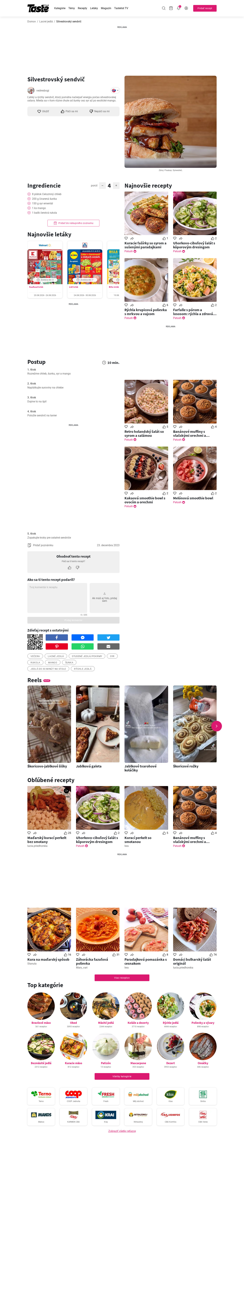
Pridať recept (205, 8)
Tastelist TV (121, 8)
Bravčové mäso (41, 1023)
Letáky (94, 8)
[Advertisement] (122, 49)
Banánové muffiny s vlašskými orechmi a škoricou (189, 433)
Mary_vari (81, 967)
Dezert (170, 1063)
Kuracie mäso (73, 1063)
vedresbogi (42, 90)
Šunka (69, 662)
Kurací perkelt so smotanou (137, 840)
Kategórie (59, 8)
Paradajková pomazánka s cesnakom (145, 961)
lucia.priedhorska (37, 845)
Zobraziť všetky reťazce (122, 1131)
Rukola (35, 662)
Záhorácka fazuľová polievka (92, 961)
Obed (73, 1023)
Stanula (32, 963)
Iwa (126, 845)
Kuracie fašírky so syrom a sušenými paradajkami (145, 245)
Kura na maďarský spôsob (48, 959)
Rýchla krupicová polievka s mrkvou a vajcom (145, 312)
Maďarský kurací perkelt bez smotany (46, 840)
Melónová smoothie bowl (193, 498)
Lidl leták (73, 287)
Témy (71, 8)
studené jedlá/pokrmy (87, 656)
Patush (128, 251)
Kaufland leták (36, 287)
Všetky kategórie (122, 1076)
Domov (31, 21)
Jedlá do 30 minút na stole (48, 669)
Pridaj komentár (73, 620)
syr (112, 656)
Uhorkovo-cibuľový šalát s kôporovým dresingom (194, 245)
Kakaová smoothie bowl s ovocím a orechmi (144, 500)
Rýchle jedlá (82, 669)
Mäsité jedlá (106, 1023)
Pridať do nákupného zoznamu (75, 223)
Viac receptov (122, 977)
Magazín (106, 8)
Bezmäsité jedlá (41, 1063)
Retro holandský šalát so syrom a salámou (144, 433)
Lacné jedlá (46, 21)
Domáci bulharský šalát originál (192, 961)
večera (35, 656)
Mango (52, 662)
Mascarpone (138, 1063)
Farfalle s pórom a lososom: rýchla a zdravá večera (193, 312)
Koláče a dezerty (138, 1023)
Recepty (82, 8)
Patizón (106, 1063)
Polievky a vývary (203, 1023)
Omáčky (203, 1063)
